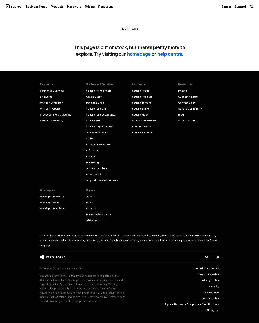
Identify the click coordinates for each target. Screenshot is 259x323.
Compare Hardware (144, 120)
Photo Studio (94, 174)
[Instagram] (217, 256)
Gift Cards (92, 150)
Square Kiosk (140, 114)
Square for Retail (96, 108)
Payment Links (95, 102)
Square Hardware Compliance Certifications (192, 304)
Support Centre (188, 96)
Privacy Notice (210, 280)
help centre (169, 54)
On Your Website (50, 108)
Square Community (190, 108)
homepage (139, 54)
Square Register (142, 96)
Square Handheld (142, 132)
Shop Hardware (141, 126)
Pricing (182, 90)
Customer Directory (98, 144)
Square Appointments (99, 126)
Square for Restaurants (100, 114)
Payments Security (51, 120)
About (90, 196)
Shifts (90, 138)
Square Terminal (142, 102)
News (89, 202)
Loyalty (90, 156)
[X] (206, 256)
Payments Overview (52, 90)
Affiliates (92, 220)
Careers (91, 208)
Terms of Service (208, 274)
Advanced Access (97, 132)
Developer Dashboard (53, 208)
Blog (181, 114)
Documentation (49, 202)
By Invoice (46, 96)
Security (214, 286)
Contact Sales (187, 102)
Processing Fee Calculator (56, 114)
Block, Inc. (213, 310)
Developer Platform (52, 196)
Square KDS (93, 120)
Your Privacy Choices (206, 268)
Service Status (187, 120)
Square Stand (140, 108)
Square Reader (141, 90)
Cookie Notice (210, 298)
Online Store (94, 96)
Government (211, 292)
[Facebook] (212, 256)
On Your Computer (51, 102)
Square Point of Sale (99, 90)
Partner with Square (98, 214)
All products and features (102, 180)
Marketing (92, 162)
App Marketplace (96, 168)
